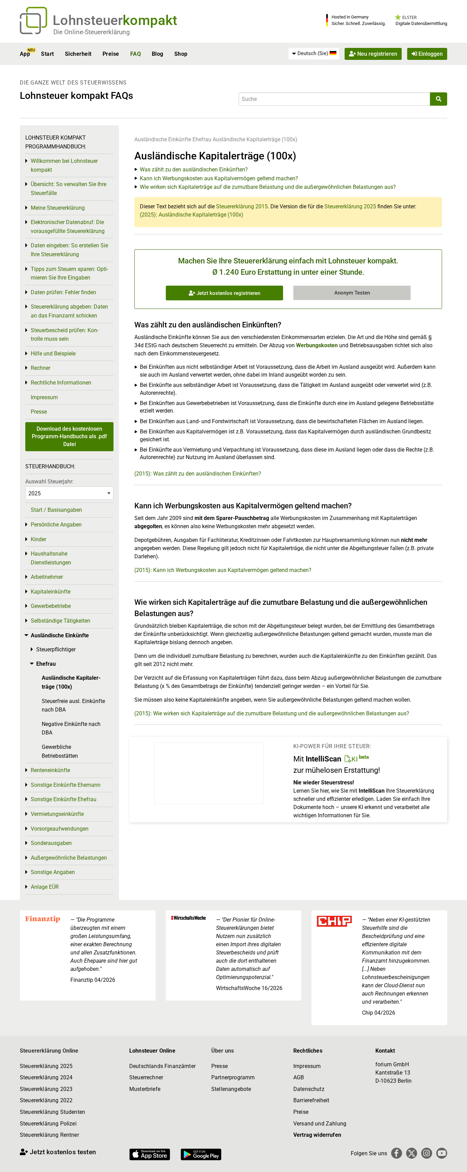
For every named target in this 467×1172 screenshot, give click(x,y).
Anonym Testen (352, 293)
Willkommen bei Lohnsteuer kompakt (64, 165)
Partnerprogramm (233, 1077)
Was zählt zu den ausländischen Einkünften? (194, 169)
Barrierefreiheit (311, 1100)
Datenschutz (308, 1089)
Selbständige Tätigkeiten (60, 620)
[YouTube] (441, 1153)
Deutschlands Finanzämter (162, 1066)
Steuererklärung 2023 (46, 1089)
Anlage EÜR (45, 887)
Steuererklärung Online (49, 1050)
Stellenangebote (231, 1089)
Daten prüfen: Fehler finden (63, 292)
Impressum (44, 397)
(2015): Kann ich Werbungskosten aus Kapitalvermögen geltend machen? (222, 570)
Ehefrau (201, 139)
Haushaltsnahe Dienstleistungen (51, 558)
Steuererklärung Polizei (48, 1123)
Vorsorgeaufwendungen (60, 828)
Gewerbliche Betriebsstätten (60, 751)
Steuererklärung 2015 (242, 206)
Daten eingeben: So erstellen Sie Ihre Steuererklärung (69, 250)
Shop (181, 54)
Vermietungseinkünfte (57, 814)
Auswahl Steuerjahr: (49, 481)
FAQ (135, 54)
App (25, 54)
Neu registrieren (376, 54)
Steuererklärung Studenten (52, 1112)
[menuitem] (314, 54)
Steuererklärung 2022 (46, 1100)
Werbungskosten (317, 345)
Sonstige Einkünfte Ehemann (66, 785)
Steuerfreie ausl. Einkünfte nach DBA (73, 705)
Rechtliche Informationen (61, 382)
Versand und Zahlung (319, 1123)
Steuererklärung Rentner (49, 1135)
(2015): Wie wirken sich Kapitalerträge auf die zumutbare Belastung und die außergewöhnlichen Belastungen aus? (271, 713)
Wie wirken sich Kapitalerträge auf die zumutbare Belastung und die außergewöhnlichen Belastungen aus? (268, 187)
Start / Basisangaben (56, 510)
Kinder (38, 539)
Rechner (40, 368)
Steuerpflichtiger (56, 649)
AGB (298, 1077)
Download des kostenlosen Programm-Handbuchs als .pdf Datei (69, 436)
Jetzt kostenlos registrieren (227, 293)
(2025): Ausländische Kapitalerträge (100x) (191, 214)
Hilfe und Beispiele (53, 353)
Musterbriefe (144, 1089)
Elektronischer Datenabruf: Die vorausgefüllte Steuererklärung (68, 226)
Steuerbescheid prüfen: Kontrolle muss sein (64, 334)
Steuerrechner (146, 1077)
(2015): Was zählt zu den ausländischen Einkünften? (197, 473)
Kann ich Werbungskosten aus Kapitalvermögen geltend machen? (219, 178)
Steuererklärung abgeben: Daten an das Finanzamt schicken (69, 311)
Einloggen (430, 54)
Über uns (222, 1050)
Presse (39, 411)
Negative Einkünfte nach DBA (71, 728)
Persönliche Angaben (56, 524)
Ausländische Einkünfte (162, 139)
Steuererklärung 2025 (350, 206)
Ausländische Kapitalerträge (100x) (255, 139)
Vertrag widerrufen (317, 1135)
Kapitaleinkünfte (50, 591)
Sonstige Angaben (53, 872)
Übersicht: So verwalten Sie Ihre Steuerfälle (68, 188)
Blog (157, 54)
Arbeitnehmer (47, 577)
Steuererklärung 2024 (46, 1077)
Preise (111, 54)
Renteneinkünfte (50, 770)
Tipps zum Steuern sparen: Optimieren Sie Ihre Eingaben (69, 273)
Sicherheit (78, 54)
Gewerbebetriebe (51, 606)
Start (47, 54)
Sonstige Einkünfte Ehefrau (63, 799)
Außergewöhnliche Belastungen (69, 858)
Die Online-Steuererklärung (91, 32)
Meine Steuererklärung (58, 208)
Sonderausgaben (51, 843)
